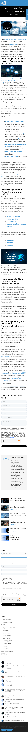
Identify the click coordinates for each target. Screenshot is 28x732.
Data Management (6, 633)
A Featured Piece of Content (6, 622)
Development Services (5, 625)
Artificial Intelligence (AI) (7, 628)
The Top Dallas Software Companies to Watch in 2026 (17, 521)
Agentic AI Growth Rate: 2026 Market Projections (14, 720)
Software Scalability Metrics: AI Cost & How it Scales (15, 712)
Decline (9, 729)
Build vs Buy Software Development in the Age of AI (17, 499)
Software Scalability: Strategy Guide (12, 703)
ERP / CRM (5, 636)
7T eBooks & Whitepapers (6, 619)
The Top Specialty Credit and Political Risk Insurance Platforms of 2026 (17, 537)
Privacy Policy (12, 437)
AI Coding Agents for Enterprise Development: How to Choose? (18, 506)
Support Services (6, 646)
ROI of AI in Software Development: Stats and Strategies (16, 695)
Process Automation (7, 643)
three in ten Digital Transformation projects (15, 39)
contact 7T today (5, 391)
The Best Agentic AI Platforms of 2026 (12, 716)
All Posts (3, 624)
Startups (3, 653)
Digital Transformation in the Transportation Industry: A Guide (18, 514)
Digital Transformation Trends (7, 651)
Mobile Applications (6, 641)
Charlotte (22, 386)
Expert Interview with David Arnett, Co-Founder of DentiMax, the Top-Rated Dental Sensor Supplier (14, 708)
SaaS (4, 645)
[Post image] (5, 500)
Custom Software (6, 632)
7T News (3, 621)
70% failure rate (13, 44)
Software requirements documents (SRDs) (12, 79)
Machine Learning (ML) (7, 640)
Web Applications (6, 648)
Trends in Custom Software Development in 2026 (14, 699)
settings (15, 727)
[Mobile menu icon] (25, 2)
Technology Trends (5, 654)
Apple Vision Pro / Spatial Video (9, 627)
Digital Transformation (5, 649)
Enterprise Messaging (7, 635)
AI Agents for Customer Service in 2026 (18, 529)
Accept (4, 729)
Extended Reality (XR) (7, 638)
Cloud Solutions (6, 630)
